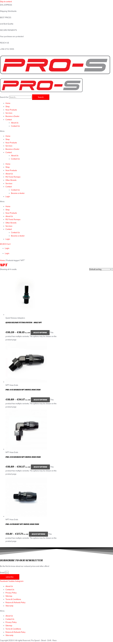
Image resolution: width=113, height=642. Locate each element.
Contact (9, 119)
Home (8, 103)
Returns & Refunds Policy (15, 602)
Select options (40, 333)
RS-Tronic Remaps (13, 177)
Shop (8, 106)
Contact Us (15, 126)
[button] (56, 131)
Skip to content (6, 1)
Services (9, 113)
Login (8, 196)
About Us (14, 123)
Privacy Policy (11, 593)
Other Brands (11, 180)
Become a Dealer (12, 116)
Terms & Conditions (13, 599)
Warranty (9, 606)
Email (2, 572)
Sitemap (9, 596)
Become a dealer (18, 193)
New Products (11, 110)
